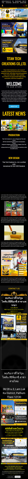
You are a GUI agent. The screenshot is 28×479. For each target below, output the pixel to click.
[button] (23, 6)
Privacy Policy (15, 472)
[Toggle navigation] (26, 5)
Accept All (17, 476)
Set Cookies (10, 476)
